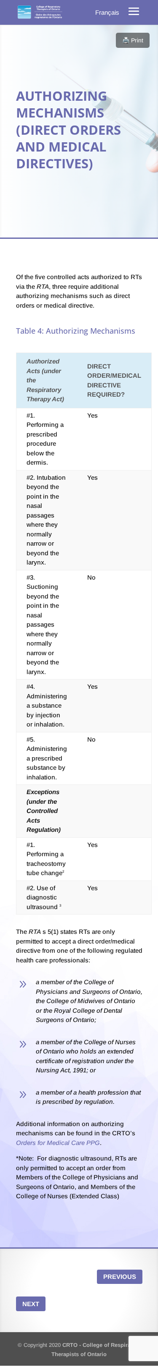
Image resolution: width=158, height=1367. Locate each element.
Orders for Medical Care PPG (58, 1142)
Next (30, 1303)
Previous (119, 1276)
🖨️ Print (132, 40)
